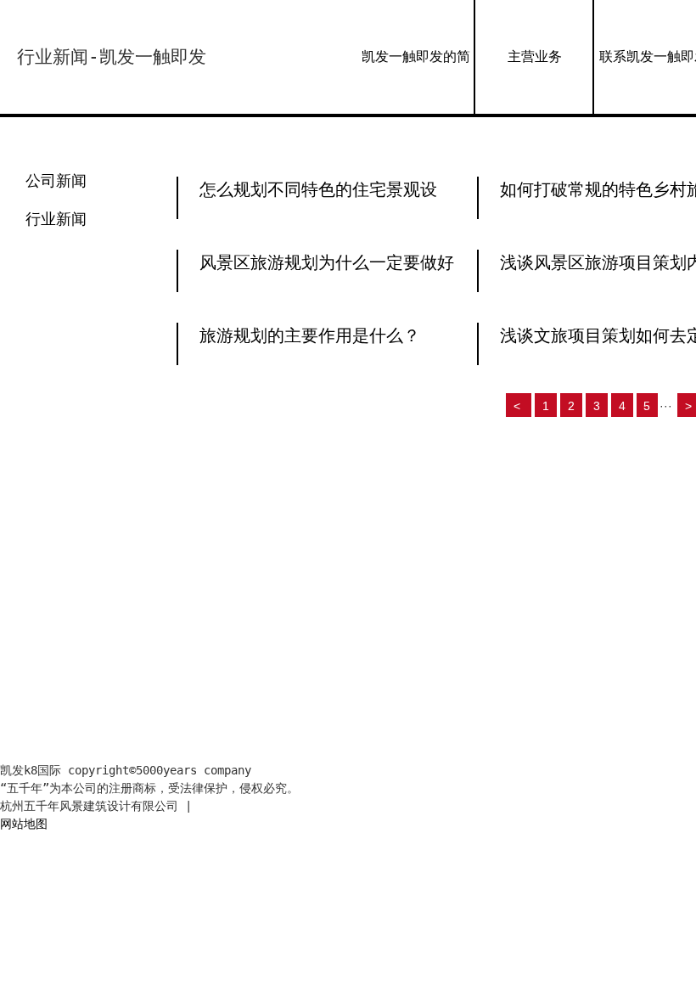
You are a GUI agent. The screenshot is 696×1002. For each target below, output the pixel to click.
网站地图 (24, 823)
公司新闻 (56, 180)
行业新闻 (56, 219)
